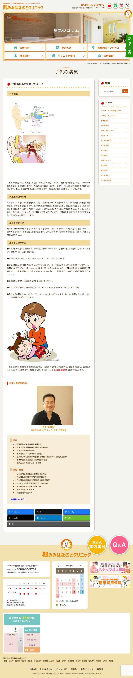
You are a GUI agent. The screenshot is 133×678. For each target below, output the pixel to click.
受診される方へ (46, 669)
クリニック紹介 (61, 669)
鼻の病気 (104, 150)
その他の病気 (106, 140)
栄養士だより (106, 160)
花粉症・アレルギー (108, 115)
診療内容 (33, 669)
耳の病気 (104, 155)
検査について (106, 135)
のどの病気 (105, 145)
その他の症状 (106, 180)
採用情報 (99, 669)
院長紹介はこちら (17, 499)
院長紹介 (74, 669)
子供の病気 (105, 125)
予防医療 (104, 120)
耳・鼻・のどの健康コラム (111, 110)
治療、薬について (108, 130)
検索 (125, 91)
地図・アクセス (87, 669)
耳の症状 (104, 165)
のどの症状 (105, 175)
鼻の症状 (104, 170)
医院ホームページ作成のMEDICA (90, 673)
